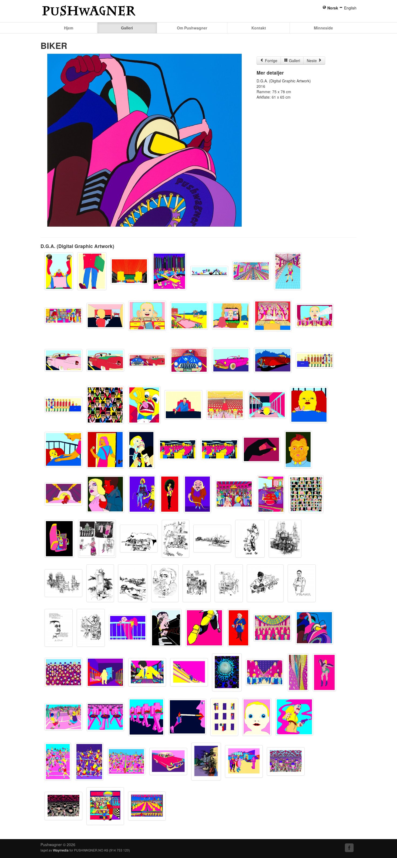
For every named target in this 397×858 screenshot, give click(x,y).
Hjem (68, 28)
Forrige (270, 60)
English (350, 8)
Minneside (323, 28)
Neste (312, 60)
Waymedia (61, 850)
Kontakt (258, 28)
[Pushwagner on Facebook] (349, 847)
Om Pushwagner (192, 28)
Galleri (127, 28)
